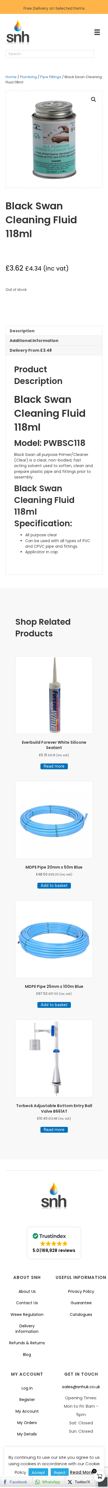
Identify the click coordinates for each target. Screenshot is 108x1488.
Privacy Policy (81, 1291)
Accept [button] (38, 1472)
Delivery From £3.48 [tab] (31, 350)
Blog (27, 1354)
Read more (54, 766)
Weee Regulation (27, 1314)
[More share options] (102, 1482)
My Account (27, 1411)
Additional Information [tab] (34, 340)
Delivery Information (27, 1328)
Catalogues (81, 1314)
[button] (99, 54)
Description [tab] (22, 331)
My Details (27, 1434)
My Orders (27, 1422)
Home (11, 77)
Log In (27, 1388)
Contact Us (27, 1303)
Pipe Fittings (50, 77)
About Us (27, 1291)
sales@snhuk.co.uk (81, 1387)
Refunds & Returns (27, 1343)
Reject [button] (59, 1472)
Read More (81, 1472)
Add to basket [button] (54, 885)
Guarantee (81, 1303)
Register (27, 1399)
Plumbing (28, 77)
